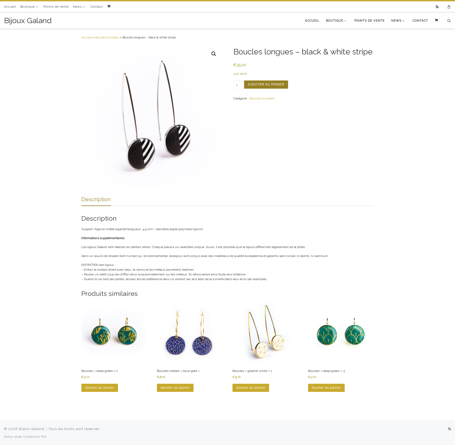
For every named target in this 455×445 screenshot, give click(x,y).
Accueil (86, 37)
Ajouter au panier (266, 84)
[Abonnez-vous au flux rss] (437, 6)
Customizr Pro (35, 436)
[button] (214, 54)
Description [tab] (96, 199)
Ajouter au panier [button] (99, 388)
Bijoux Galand (31, 429)
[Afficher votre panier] (449, 7)
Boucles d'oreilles (107, 37)
